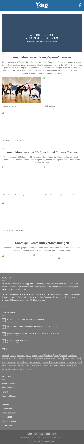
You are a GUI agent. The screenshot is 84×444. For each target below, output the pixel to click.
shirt (79, 362)
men (78, 358)
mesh (4, 362)
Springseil (21, 365)
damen (34, 355)
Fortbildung (48, 355)
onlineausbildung (35, 362)
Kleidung (5, 404)
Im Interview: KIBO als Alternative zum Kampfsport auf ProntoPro (32, 326)
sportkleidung (12, 365)
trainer (56, 365)
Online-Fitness (7, 409)
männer (19, 362)
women (22, 369)
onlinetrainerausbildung (58, 362)
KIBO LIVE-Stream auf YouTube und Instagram (25, 319)
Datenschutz (36, 438)
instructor (21, 358)
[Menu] (3, 5)
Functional (63, 355)
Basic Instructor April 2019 (17, 340)
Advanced (5, 355)
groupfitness (73, 355)
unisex (75, 365)
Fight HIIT (5, 392)
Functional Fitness (9, 396)
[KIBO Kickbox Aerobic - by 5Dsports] (42, 5)
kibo (34, 358)
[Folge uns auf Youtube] (76, 5)
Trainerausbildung (9, 421)
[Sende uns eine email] (73, 5)
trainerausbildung (65, 365)
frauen (56, 355)
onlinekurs (45, 362)
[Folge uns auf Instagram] (70, 5)
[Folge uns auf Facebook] (68, 5)
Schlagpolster (71, 362)
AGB (44, 438)
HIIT (15, 358)
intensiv (28, 358)
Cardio (28, 355)
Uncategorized (7, 425)
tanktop (46, 365)
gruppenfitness (7, 358)
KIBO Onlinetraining (55, 438)
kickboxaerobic (50, 358)
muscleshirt (11, 362)
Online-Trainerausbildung (11, 413)
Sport (4, 365)
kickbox (40, 358)
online (26, 362)
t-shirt (33, 365)
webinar (4, 369)
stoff (28, 365)
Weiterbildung (13, 369)
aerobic (13, 355)
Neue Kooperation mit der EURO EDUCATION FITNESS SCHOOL (33, 333)
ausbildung (20, 355)
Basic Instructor (8, 388)
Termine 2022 (7, 417)
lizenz (73, 358)
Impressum (25, 438)
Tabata (39, 365)
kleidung (59, 358)
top (51, 365)
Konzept (66, 358)
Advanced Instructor (9, 383)
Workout (29, 369)
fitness (41, 355)
